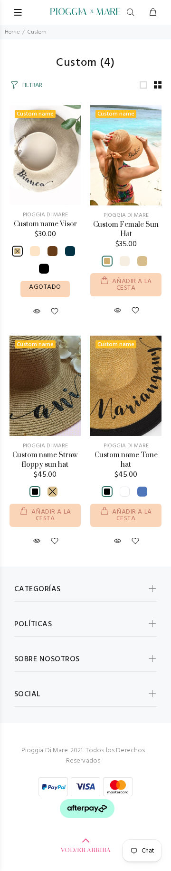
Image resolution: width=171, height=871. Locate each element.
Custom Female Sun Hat (126, 229)
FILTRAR (32, 85)
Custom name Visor (45, 224)
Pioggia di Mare (45, 215)
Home (12, 32)
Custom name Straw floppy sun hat (45, 460)
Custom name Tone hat (126, 460)
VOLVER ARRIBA (86, 850)
